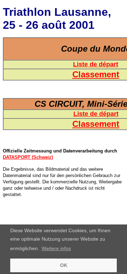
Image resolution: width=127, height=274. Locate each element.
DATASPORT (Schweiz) (28, 157)
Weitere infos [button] (56, 248)
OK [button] (63, 265)
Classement (95, 74)
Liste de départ (95, 64)
